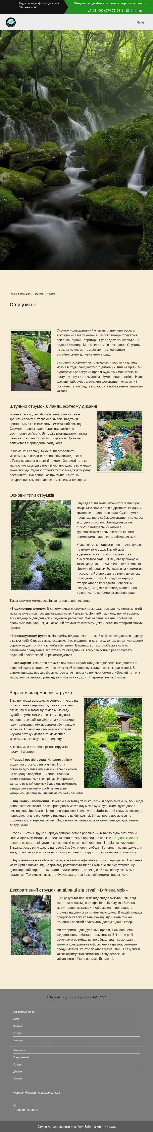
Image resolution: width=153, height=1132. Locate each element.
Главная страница (20, 293)
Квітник (18, 1026)
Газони (17, 1064)
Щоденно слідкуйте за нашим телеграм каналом (108, 3)
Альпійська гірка (23, 1012)
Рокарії (17, 1033)
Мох (16, 1019)
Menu (140, 22)
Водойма (38, 293)
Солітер (18, 1040)
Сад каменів (21, 1057)
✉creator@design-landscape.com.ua (36, 1092)
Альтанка (19, 1050)
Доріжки (18, 1071)
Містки (17, 1078)
